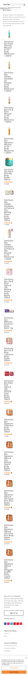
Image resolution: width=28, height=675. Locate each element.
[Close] (26, 657)
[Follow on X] (11, 623)
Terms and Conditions (10, 648)
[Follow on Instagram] (8, 623)
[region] (14, 665)
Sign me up (14, 613)
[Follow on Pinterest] (14, 623)
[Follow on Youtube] (17, 623)
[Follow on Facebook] (5, 623)
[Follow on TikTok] (21, 623)
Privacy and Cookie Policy (10, 645)
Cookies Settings (14, 667)
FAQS (5, 636)
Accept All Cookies (14, 672)
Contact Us (7, 633)
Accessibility (7, 651)
